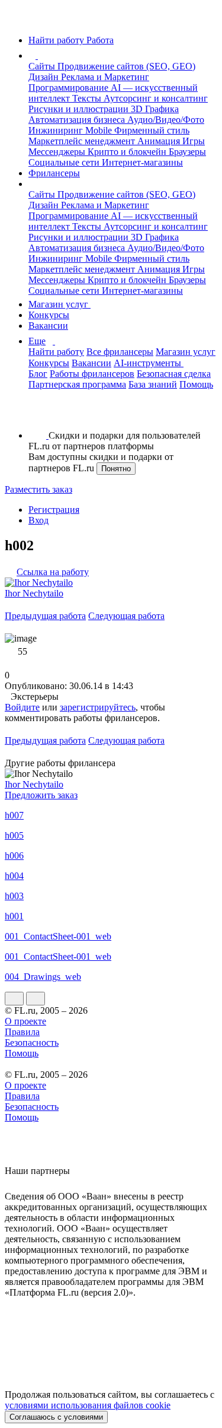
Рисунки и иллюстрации (79, 109)
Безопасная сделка (174, 374)
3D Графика (155, 109)
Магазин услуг (59, 304)
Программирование (69, 87)
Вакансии (48, 325)
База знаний (152, 384)
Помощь (196, 384)
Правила (22, 1032)
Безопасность (32, 1042)
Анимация (159, 141)
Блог (37, 374)
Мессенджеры (58, 152)
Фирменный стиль (151, 130)
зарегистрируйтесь (98, 707)
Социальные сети (65, 162)
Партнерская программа (77, 384)
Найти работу (56, 352)
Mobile (99, 130)
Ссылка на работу (53, 572)
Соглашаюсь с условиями (56, 1417)
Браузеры (187, 152)
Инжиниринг (56, 130)
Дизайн (44, 77)
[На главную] (16, 20)
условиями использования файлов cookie (87, 1405)
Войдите (22, 707)
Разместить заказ (38, 489)
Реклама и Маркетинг (105, 77)
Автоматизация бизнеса (77, 120)
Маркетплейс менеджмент (82, 141)
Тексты (88, 98)
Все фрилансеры (119, 352)
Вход (38, 520)
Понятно (116, 468)
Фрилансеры (54, 173)
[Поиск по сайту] (37, 415)
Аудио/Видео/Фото (165, 120)
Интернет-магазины (142, 162)
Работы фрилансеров (92, 374)
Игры (193, 141)
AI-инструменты (149, 363)
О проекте (25, 1021)
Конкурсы (48, 315)
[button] (39, 55)
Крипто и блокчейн (128, 152)
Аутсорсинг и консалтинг (156, 98)
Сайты (42, 66)
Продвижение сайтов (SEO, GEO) (126, 66)
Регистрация (53, 509)
